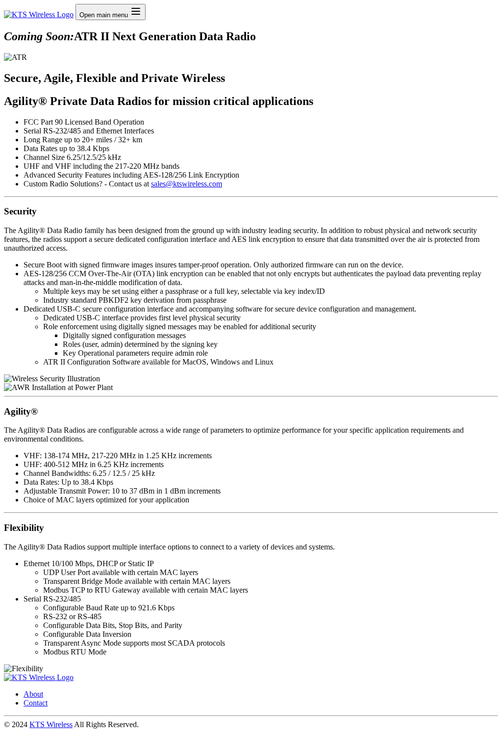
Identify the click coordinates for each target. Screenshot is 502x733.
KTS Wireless (51, 724)
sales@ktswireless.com (186, 184)
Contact (36, 703)
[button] (136, 11)
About (33, 694)
